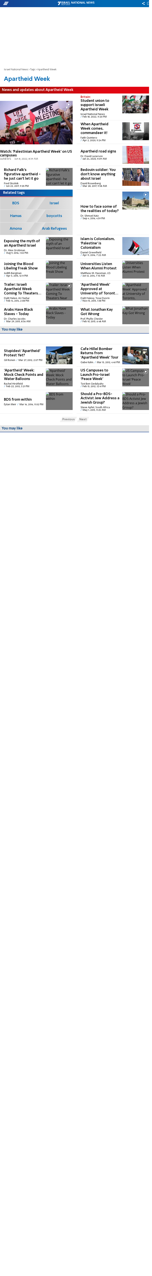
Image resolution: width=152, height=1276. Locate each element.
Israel (54, 203)
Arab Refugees (54, 229)
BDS (15, 203)
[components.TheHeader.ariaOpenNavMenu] (24, 3)
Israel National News (16, 69)
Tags (32, 69)
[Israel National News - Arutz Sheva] (76, 3)
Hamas (16, 216)
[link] (36, 130)
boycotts (54, 216)
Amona (16, 229)
